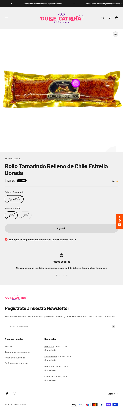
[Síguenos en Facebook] (7, 394)
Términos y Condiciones (17, 351)
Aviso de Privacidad (15, 357)
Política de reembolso (16, 363)
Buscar (8, 346)
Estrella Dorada (13, 158)
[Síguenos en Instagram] (14, 394)
